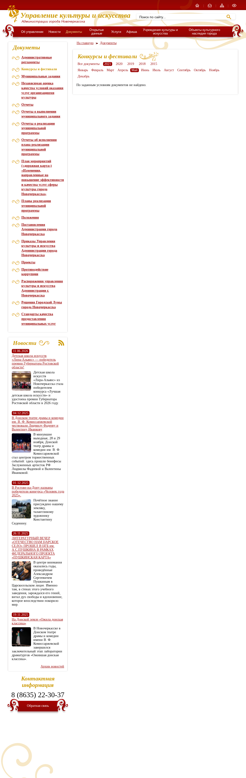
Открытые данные (96, 31)
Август (169, 70)
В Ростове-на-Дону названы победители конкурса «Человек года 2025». (38, 491)
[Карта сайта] (222, 7)
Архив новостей (52, 666)
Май (134, 70)
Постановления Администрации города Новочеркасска (39, 229)
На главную (85, 43)
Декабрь (83, 76)
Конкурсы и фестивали (39, 69)
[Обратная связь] (210, 7)
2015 (153, 64)
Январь (83, 70)
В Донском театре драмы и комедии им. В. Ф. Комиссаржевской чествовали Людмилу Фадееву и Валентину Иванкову (38, 423)
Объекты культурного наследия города (204, 31)
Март (110, 70)
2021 (107, 64)
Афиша (131, 32)
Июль (156, 70)
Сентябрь (184, 70)
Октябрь (200, 70)
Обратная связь (38, 706)
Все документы (88, 64)
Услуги (116, 32)
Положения (30, 217)
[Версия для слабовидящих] (234, 7)
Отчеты (27, 104)
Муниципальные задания (40, 76)
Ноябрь (214, 70)
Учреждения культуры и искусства (160, 31)
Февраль (97, 70)
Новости (55, 32)
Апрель (122, 70)
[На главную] (198, 7)
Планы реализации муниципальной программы (36, 205)
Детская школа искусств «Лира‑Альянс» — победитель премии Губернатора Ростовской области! (35, 361)
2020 (119, 64)
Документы (74, 32)
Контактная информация (38, 681)
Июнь (145, 70)
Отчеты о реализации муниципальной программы (38, 128)
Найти (229, 17)
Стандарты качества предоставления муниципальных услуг (38, 318)
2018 (142, 64)
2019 (130, 64)
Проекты (28, 262)
